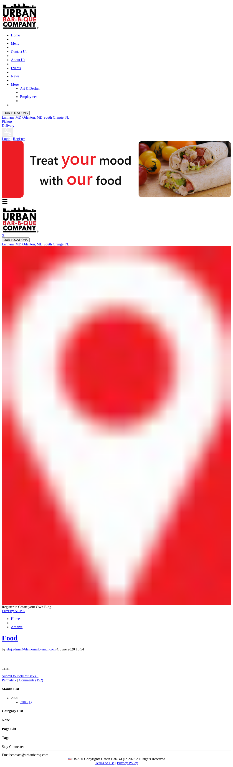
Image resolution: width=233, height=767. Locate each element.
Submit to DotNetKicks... (20, 676)
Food (10, 638)
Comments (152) (31, 680)
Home (15, 35)
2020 (21, 700)
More (15, 84)
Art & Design (30, 88)
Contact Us (19, 52)
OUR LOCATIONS (16, 113)
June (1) (26, 702)
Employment (29, 97)
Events (16, 68)
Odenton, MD (32, 117)
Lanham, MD (11, 117)
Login (6, 139)
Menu (15, 43)
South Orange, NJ (56, 117)
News (15, 76)
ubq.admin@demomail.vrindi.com (31, 649)
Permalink (9, 680)
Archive (17, 627)
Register (19, 139)
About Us (18, 60)
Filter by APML (13, 611)
